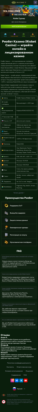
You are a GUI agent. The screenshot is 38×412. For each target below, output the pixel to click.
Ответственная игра (24, 367)
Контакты (10, 367)
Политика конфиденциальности (19, 363)
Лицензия (29, 371)
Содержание (16, 375)
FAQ (25, 375)
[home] (19, 2)
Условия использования (14, 371)
